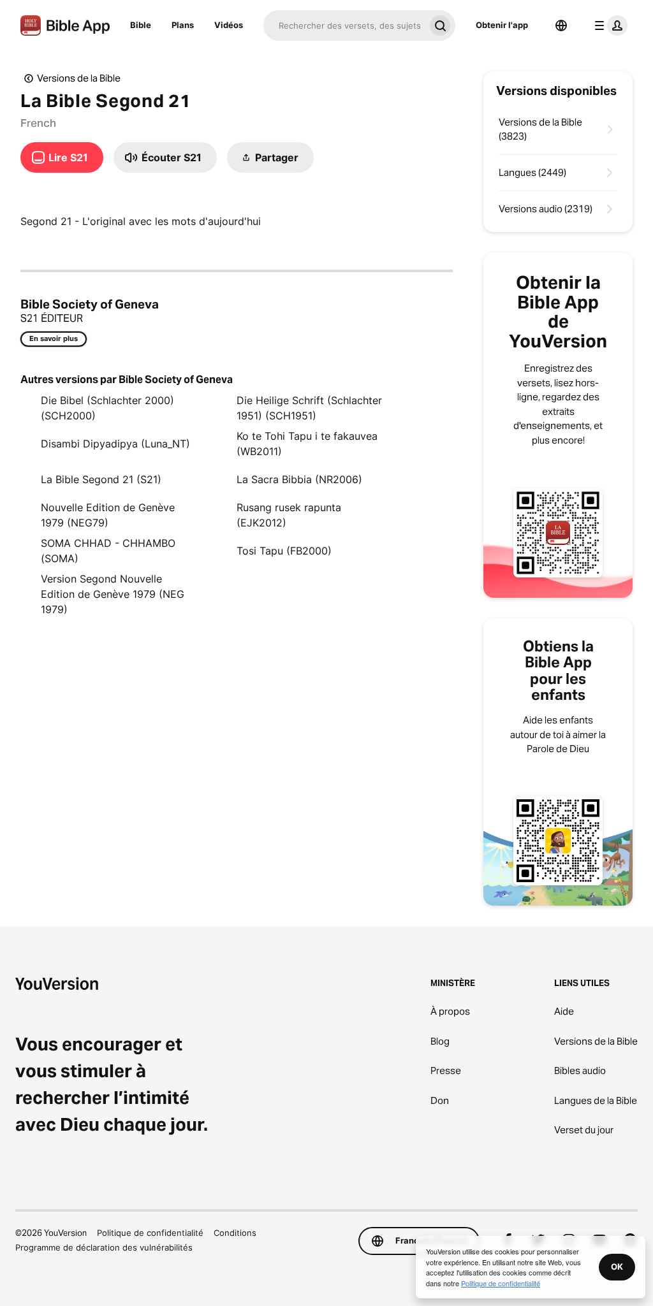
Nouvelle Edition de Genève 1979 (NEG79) (108, 515)
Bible (140, 25)
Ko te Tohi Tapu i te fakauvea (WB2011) (307, 444)
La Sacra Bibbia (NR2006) (299, 479)
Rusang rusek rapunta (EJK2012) (289, 515)
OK (617, 1266)
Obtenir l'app (502, 25)
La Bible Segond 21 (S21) (101, 479)
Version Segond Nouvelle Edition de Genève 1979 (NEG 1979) (112, 594)
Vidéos (228, 25)
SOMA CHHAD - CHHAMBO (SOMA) (108, 551)
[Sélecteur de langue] (561, 25)
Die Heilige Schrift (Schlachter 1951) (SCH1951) (309, 408)
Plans (183, 25)
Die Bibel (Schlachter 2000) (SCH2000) (107, 408)
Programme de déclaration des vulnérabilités (104, 1247)
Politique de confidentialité (150, 1233)
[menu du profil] (608, 25)
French (38, 123)
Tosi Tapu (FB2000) (284, 550)
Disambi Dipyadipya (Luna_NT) (115, 443)
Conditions (235, 1233)
